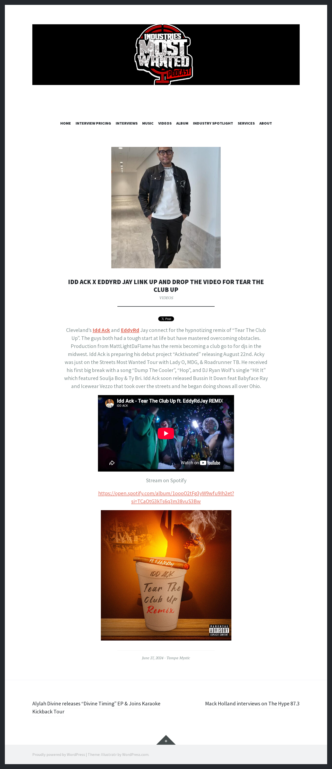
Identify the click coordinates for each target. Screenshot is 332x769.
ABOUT (265, 123)
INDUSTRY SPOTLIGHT (213, 123)
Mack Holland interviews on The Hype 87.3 (252, 703)
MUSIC (148, 123)
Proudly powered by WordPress (58, 754)
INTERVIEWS (127, 123)
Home (65, 123)
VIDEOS (165, 123)
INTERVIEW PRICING (93, 123)
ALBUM (182, 123)
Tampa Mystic (178, 657)
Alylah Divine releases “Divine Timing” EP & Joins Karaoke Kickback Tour (96, 707)
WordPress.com (135, 754)
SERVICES (246, 123)
